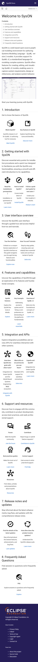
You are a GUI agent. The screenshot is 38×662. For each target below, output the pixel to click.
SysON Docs (10, 3)
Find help (28, 467)
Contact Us (13, 641)
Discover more (27, 141)
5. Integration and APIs (10, 35)
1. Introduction (8, 24)
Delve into (27, 259)
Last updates (10, 549)
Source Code (14, 654)
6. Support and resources (11, 38)
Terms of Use (14, 634)
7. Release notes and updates (12, 40)
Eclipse (12, 631)
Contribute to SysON (27, 443)
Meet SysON (10, 143)
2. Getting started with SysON (12, 27)
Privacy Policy (14, 629)
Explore (7, 317)
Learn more (7, 207)
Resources (10, 493)
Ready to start (30, 205)
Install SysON (19, 202)
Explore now (10, 264)
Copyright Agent (15, 636)
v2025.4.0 (31, 9)
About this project (15, 651)
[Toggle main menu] (35, 3)
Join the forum (10, 443)
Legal (11, 639)
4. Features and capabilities (12, 32)
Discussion (13, 656)
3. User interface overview (11, 29)
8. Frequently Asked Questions (13, 43)
